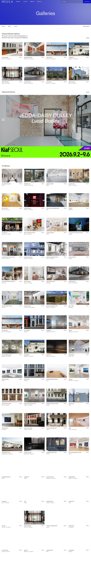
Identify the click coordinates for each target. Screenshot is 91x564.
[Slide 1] (6, 144)
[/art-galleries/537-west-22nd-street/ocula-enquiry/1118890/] (7, 1)
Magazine (18, 1)
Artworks (25, 1)
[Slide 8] (84, 144)
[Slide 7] (73, 144)
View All (87, 37)
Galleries (32, 1)
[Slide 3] (28, 144)
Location (15, 26)
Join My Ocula (87, 1)
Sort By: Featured (86, 26)
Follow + (20, 57)
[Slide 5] (51, 144)
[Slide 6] (62, 144)
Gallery (9, 26)
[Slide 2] (17, 144)
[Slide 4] (40, 144)
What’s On (39, 1)
